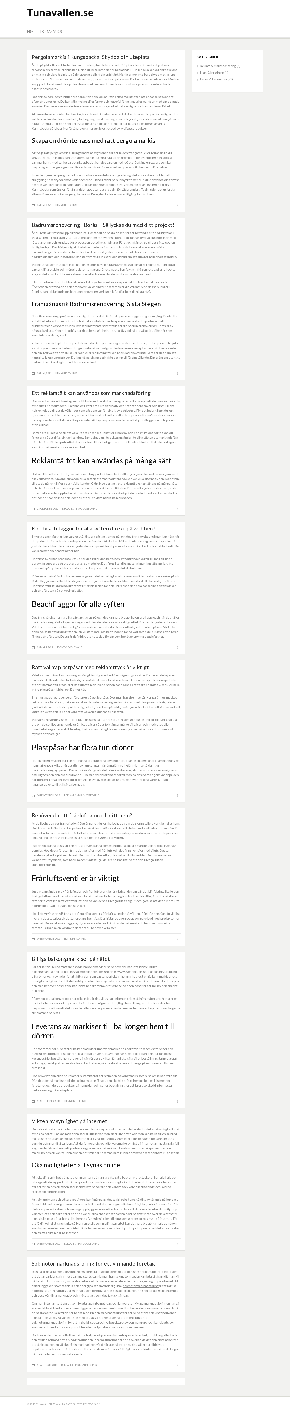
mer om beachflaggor (58, 551)
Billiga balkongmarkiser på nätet (71, 958)
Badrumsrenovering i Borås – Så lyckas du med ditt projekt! (103, 224)
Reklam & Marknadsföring (80, 508)
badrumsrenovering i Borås (104, 238)
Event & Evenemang (70, 647)
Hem (30, 31)
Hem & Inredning (66, 204)
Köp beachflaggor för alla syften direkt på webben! (93, 528)
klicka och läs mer (68, 689)
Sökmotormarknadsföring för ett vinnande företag (93, 1263)
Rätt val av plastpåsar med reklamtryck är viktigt (90, 667)
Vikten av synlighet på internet (69, 1121)
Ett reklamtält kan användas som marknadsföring (91, 393)
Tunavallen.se (60, 12)
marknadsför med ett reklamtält (99, 415)
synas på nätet (42, 1134)
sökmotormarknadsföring (141, 1286)
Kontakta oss (51, 31)
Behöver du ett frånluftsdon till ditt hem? (82, 815)
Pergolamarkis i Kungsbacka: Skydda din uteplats (91, 56)
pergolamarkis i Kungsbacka (129, 70)
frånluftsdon (54, 828)
